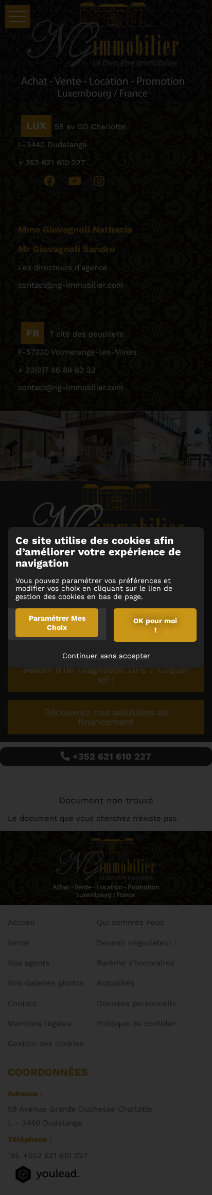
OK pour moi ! (155, 625)
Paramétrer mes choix (57, 622)
